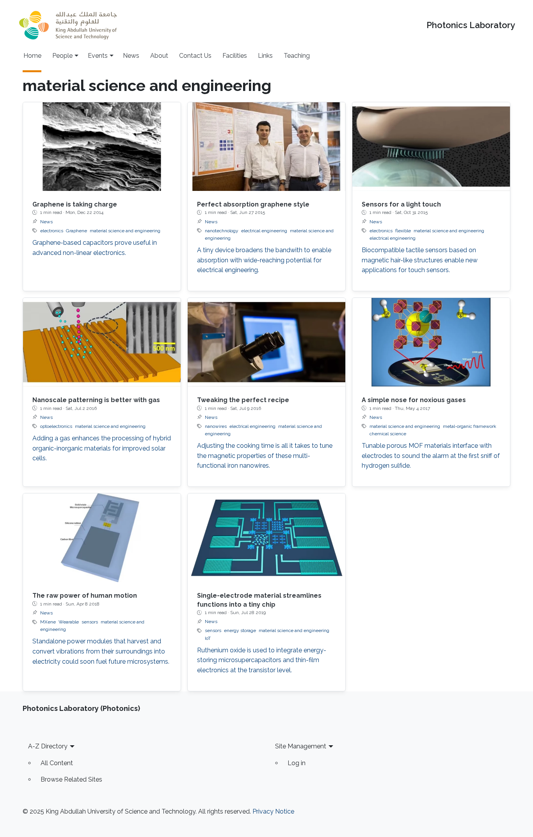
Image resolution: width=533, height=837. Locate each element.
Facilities (234, 55)
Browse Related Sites (71, 779)
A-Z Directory (48, 746)
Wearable (69, 622)
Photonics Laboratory (470, 25)
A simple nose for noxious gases (414, 400)
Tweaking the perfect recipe (243, 400)
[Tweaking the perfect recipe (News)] (266, 342)
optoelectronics (56, 426)
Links (265, 55)
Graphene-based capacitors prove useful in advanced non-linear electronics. (94, 247)
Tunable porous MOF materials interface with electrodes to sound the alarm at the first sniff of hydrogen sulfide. (431, 455)
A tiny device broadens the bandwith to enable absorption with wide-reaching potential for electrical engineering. (264, 260)
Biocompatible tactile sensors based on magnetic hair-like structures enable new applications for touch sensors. (420, 260)
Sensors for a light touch (401, 204)
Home (32, 55)
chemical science (388, 433)
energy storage (240, 630)
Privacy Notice (273, 811)
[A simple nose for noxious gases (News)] (431, 342)
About (159, 55)
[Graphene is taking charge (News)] (102, 146)
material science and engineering (125, 230)
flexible (403, 230)
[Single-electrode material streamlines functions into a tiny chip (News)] (266, 537)
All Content (57, 763)
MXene (48, 622)
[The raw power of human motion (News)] (102, 537)
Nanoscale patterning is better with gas (96, 400)
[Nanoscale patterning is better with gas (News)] (102, 342)
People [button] (62, 55)
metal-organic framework (469, 426)
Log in (297, 763)
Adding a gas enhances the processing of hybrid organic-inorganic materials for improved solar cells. (101, 448)
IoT (208, 638)
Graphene (76, 230)
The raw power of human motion (84, 595)
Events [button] (98, 55)
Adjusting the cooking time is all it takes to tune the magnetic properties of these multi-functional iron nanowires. (264, 455)
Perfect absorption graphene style (253, 204)
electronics (51, 230)
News (131, 55)
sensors (90, 622)
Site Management (300, 746)
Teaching (297, 55)
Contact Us (195, 55)
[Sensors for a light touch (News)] (431, 146)
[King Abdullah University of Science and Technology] (68, 25)
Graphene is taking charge (74, 204)
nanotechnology (221, 230)
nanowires (216, 426)
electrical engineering (264, 230)
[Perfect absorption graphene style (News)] (266, 146)
